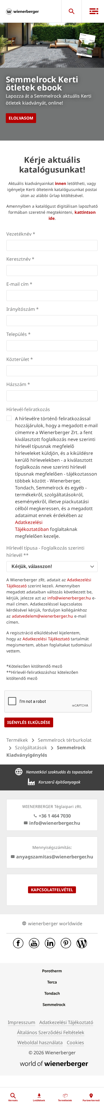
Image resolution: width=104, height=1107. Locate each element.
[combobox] (52, 566)
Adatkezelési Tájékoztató (46, 639)
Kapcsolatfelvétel (52, 889)
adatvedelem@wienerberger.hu (42, 616)
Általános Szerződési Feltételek (50, 1032)
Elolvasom (21, 118)
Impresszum (21, 1022)
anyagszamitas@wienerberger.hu (54, 857)
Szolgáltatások (31, 747)
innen (60, 183)
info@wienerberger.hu (69, 598)
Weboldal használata (40, 1042)
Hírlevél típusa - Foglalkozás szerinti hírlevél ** (45, 551)
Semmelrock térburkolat (65, 740)
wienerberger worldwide (55, 923)
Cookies (75, 1042)
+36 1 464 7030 (55, 816)
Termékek (17, 740)
